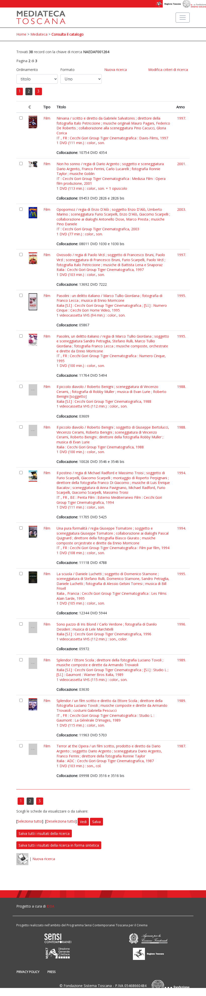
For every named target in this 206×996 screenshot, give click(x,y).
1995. (181, 295)
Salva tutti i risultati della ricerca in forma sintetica (59, 845)
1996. (181, 624)
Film (46, 118)
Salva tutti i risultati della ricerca (44, 833)
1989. (181, 660)
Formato (67, 69)
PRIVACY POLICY (28, 972)
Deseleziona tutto (60, 821)
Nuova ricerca (115, 69)
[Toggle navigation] (183, 18)
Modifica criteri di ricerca (168, 69)
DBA (50, 906)
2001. (181, 163)
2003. (181, 209)
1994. (181, 472)
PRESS (51, 972)
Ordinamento (27, 69)
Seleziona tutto (29, 821)
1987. (181, 746)
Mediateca (38, 34)
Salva (96, 821)
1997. (181, 118)
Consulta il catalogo (68, 34)
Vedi (83, 821)
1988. (181, 386)
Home (21, 34)
